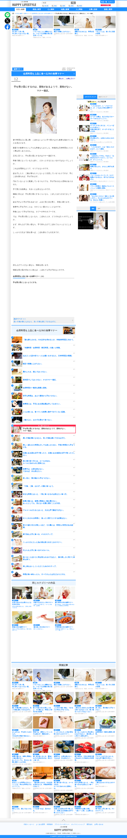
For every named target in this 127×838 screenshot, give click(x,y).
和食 (55, 6)
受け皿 (46, 6)
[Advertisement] (63, 53)
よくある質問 (40, 824)
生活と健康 (19, 13)
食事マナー (27, 13)
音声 (99, 208)
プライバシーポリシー (62, 824)
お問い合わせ (98, 824)
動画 (93, 208)
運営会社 (90, 824)
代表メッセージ (29, 824)
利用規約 (50, 824)
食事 (63, 6)
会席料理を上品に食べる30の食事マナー (43, 13)
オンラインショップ (78, 824)
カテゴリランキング (90, 97)
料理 (80, 6)
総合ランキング (103, 97)
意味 (72, 6)
